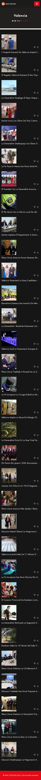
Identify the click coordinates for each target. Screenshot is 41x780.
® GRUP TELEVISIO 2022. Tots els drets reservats (20, 775)
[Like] (34, 47)
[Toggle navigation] (37, 3)
